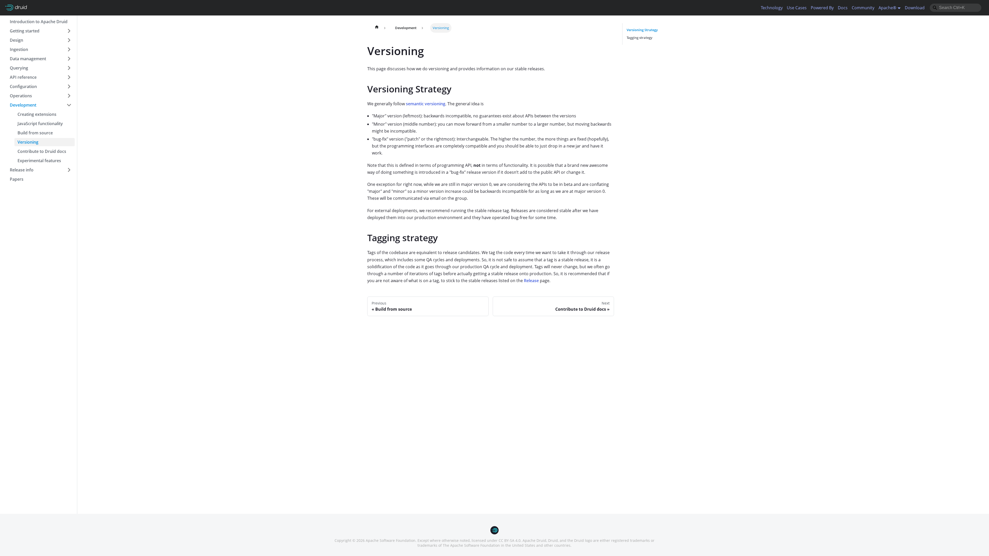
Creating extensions (37, 114)
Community (863, 8)
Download (915, 8)
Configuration (23, 86)
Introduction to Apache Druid (38, 21)
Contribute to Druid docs (42, 151)
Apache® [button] (887, 8)
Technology (772, 8)
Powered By (822, 8)
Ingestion (19, 49)
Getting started (24, 31)
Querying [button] (19, 68)
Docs (843, 8)
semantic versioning (425, 104)
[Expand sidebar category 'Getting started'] (69, 31)
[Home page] (377, 28)
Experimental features (39, 160)
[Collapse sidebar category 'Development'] (69, 105)
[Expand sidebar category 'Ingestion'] (69, 49)
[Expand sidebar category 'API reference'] (69, 77)
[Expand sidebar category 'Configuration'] (69, 86)
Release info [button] (21, 170)
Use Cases (797, 8)
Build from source (35, 133)
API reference (23, 77)
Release (531, 280)
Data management (28, 59)
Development (23, 105)
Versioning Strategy (642, 30)
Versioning (28, 142)
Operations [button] (21, 96)
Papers (16, 179)
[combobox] (955, 8)
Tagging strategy (639, 37)
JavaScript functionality (40, 123)
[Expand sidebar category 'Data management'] (69, 59)
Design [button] (16, 40)
